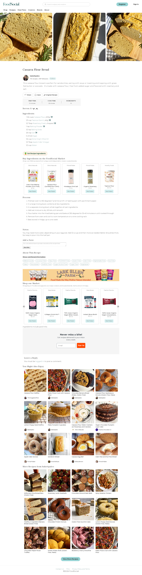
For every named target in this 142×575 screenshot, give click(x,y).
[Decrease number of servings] (33, 110)
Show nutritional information (34, 257)
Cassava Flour (39, 117)
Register (122, 4)
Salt (33, 133)
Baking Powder (36, 126)
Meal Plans (22, 10)
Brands (39, 10)
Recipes (12, 10)
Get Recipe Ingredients (36, 153)
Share (29, 95)
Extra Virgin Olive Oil (40, 139)
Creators (31, 10)
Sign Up (81, 345)
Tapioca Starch (38, 120)
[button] (118, 306)
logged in (40, 361)
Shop (5, 10)
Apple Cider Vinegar (41, 142)
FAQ (68, 569)
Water (34, 145)
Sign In (136, 4)
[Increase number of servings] (36, 110)
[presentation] (2, 36)
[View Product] (51, 117)
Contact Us (60, 569)
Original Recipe (51, 95)
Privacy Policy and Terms (81, 569)
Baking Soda (36, 130)
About (46, 10)
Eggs (35, 136)
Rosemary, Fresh (39, 123)
